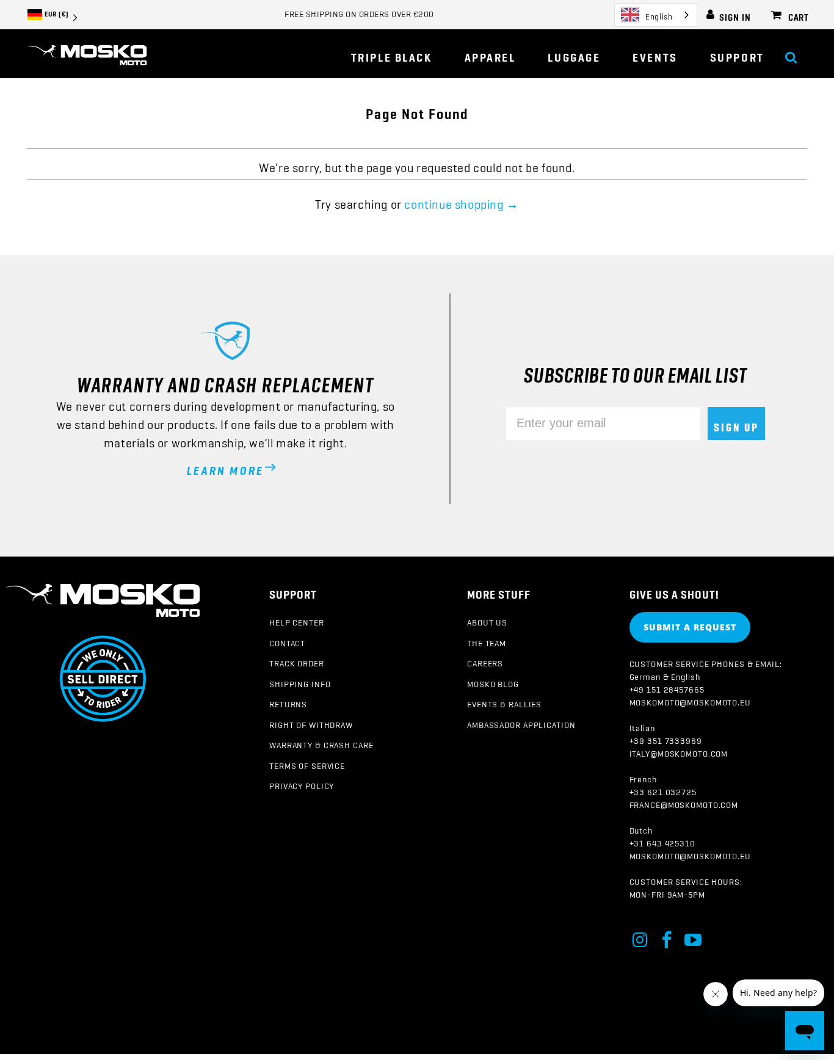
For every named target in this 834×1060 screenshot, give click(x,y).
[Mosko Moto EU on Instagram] (641, 937)
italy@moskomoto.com (678, 751)
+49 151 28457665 (667, 687)
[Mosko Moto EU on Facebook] (667, 937)
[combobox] (655, 15)
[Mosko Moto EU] (87, 56)
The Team (486, 641)
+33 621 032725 (663, 790)
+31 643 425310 (662, 841)
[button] (490, 53)
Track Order (296, 661)
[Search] (791, 53)
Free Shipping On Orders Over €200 (359, 12)
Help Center (296, 620)
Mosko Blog (493, 682)
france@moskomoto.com (684, 802)
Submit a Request (690, 627)
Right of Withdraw (311, 722)
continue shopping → (461, 200)
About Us (487, 620)
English (658, 14)
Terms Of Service (307, 763)
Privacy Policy (301, 784)
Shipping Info (299, 682)
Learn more (225, 467)
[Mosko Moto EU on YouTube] (693, 937)
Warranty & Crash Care (321, 743)
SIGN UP (736, 423)
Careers (485, 661)
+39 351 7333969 (665, 738)
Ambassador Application (521, 722)
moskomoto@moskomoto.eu (690, 700)
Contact (287, 641)
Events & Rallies (504, 702)
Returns (288, 702)
